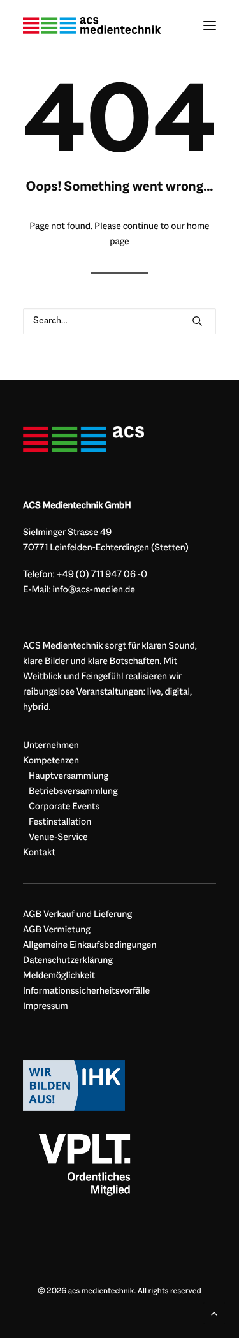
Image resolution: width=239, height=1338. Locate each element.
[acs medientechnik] (92, 25)
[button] (209, 25)
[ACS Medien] (83, 439)
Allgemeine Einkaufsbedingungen (90, 945)
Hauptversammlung (68, 776)
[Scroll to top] (214, 1313)
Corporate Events (64, 807)
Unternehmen (51, 745)
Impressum (45, 1006)
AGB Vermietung (57, 930)
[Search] (119, 321)
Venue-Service (58, 837)
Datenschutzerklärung (68, 960)
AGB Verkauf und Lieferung (77, 914)
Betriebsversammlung (73, 791)
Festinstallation (60, 822)
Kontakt (39, 853)
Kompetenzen (51, 761)
